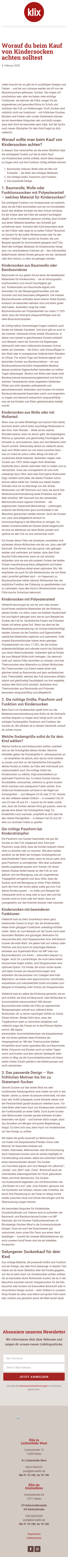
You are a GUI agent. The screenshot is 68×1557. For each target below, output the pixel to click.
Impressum (34, 1534)
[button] (34, 26)
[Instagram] (37, 1549)
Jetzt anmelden (34, 1376)
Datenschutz (34, 1538)
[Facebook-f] (31, 1549)
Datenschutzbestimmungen (33, 1386)
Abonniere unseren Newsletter (34, 1332)
